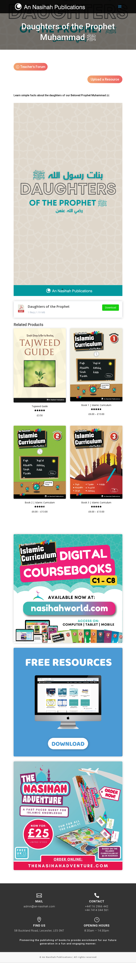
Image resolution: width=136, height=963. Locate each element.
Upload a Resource (105, 79)
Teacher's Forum (32, 67)
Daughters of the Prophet (48, 306)
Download (110, 307)
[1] (68, 295)
